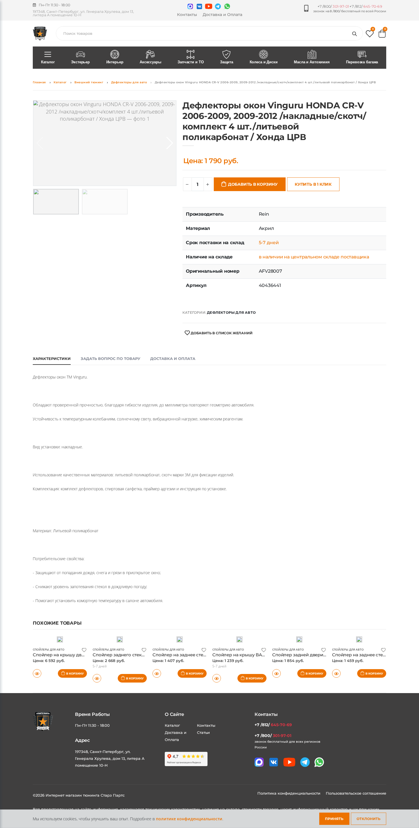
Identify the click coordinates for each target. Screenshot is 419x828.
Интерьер (114, 62)
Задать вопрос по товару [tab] (110, 358)
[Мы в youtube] (208, 6)
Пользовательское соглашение (356, 793)
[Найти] (356, 33)
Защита (226, 62)
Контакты (187, 14)
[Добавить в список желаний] (84, 649)
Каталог (48, 62)
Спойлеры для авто (48, 649)
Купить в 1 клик (313, 184)
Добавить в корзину (253, 184)
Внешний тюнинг (88, 82)
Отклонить (369, 819)
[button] (370, 35)
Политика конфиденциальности (289, 793)
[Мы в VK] (199, 6)
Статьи (203, 732)
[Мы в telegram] (217, 6)
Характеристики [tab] (52, 358)
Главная (39, 82)
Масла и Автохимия (312, 62)
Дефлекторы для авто (129, 82)
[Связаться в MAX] (190, 6)
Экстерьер (80, 62)
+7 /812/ (365, 6)
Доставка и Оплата (222, 14)
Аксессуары (150, 62)
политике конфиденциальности (189, 818)
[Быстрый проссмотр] (37, 673)
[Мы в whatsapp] (227, 6)
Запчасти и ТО (191, 62)
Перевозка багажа (362, 62)
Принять (334, 819)
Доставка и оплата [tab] (172, 358)
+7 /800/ (333, 6)
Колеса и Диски (264, 62)
